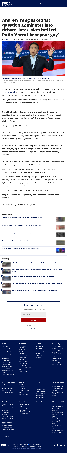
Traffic (38, 344)
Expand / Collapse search (64, 3)
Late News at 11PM (41, 393)
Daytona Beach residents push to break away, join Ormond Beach (33, 276)
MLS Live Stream (57, 432)
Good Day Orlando (41, 389)
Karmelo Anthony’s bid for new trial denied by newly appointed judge (21, 225)
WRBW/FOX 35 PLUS (8, 430)
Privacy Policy (35, 328)
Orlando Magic (23, 388)
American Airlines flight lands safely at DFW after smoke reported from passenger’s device (27, 241)
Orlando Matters (40, 391)
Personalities (5, 412)
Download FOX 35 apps (7, 422)
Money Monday (56, 364)
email (64, 445)
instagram (57, 445)
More (42, 4)
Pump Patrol (39, 346)
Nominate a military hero (7, 371)
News (22, 39)
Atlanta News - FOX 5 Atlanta (58, 393)
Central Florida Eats (41, 397)
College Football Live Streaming (58, 409)
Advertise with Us (7, 426)
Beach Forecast (23, 361)
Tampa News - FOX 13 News (57, 389)
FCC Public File (6, 434)
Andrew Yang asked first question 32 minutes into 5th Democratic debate (25, 78)
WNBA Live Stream (57, 430)
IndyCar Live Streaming (55, 417)
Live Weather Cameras (22, 347)
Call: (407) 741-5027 (24, 404)
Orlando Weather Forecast (24, 352)
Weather (22, 344)
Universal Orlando (7, 395)
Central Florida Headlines (6, 349)
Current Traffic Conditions (40, 349)
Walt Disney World (7, 390)
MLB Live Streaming (58, 412)
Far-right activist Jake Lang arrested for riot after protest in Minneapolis (22, 217)
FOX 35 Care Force (57, 348)
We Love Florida (57, 346)
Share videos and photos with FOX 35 (24, 410)
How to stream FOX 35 (7, 405)
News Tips (23, 402)
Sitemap (4, 378)
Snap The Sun (23, 371)
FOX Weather (22, 365)
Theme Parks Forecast (22, 358)
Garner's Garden (57, 358)
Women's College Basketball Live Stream (57, 426)
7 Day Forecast (23, 355)
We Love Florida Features (6, 385)
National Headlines (7, 352)
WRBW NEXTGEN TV (8, 428)
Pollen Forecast (23, 363)
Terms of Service (35, 330)
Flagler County (6, 356)
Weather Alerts (23, 350)
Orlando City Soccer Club (24, 391)
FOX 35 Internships (7, 416)
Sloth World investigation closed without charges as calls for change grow (37, 283)
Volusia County (6, 368)
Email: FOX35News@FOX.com (25, 407)
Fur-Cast (54, 360)
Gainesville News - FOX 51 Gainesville (57, 385)
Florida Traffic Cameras (39, 356)
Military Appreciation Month (8, 375)
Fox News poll (9, 92)
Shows (38, 382)
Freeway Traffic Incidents (40, 352)
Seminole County (7, 366)
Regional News (58, 382)
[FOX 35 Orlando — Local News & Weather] (8, 4)
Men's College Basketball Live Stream (56, 421)
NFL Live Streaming (57, 406)
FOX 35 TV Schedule (41, 387)
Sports (21, 382)
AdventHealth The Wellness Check (57, 353)
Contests (39, 402)
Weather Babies (56, 350)
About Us (5, 402)
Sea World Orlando (7, 392)
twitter (54, 445)
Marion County (6, 360)
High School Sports (24, 394)
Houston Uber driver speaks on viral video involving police (18, 233)
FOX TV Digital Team (15, 39)
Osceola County (6, 364)
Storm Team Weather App (25, 368)
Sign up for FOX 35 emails (7, 419)
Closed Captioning (7, 432)
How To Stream (40, 385)
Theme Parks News (7, 388)
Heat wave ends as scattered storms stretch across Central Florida (34, 290)
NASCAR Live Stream (58, 414)
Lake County (5, 358)
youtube (60, 445)
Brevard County (6, 354)
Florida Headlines (7, 346)
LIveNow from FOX (41, 395)
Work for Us (5, 414)
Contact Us (5, 410)
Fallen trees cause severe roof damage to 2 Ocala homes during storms (35, 263)
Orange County (6, 362)
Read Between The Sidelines (24, 385)
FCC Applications (7, 436)
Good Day (56, 344)
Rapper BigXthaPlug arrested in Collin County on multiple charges (20, 248)
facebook (51, 445)
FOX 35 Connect (23, 414)
